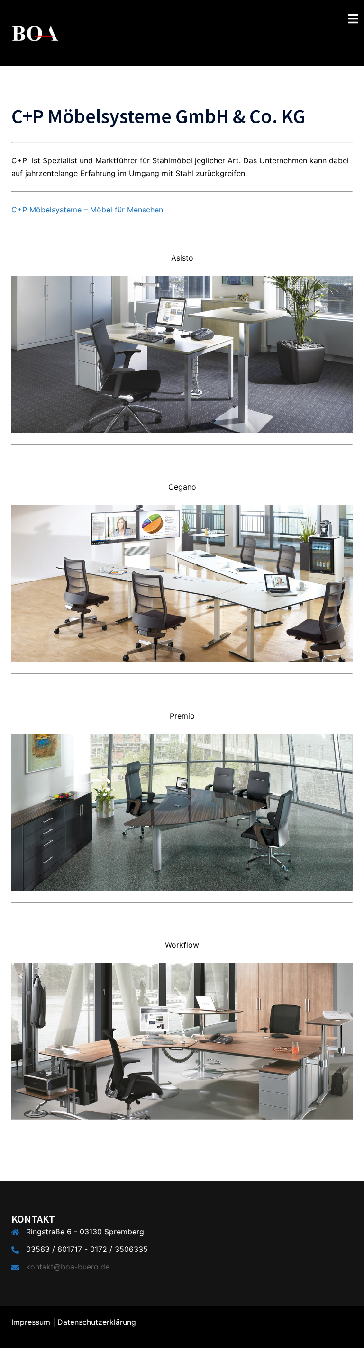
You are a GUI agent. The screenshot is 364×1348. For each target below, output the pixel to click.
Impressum (30, 1322)
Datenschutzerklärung (96, 1322)
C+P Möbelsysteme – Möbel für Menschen (87, 209)
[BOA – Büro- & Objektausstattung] (35, 32)
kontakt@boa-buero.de (67, 1266)
